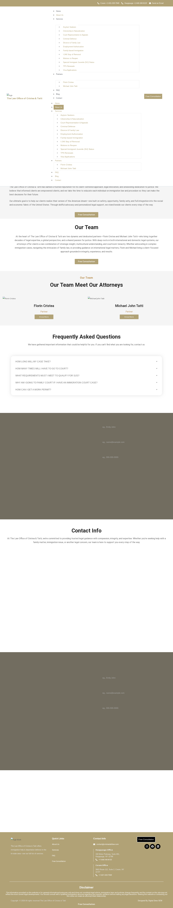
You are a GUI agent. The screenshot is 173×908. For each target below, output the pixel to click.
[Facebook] (152, 846)
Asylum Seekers (69, 27)
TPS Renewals (69, 66)
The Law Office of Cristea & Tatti (24, 98)
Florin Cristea (68, 82)
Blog (58, 94)
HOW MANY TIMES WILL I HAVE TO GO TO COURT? (41, 368)
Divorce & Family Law (71, 43)
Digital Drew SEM (155, 901)
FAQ (58, 90)
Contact (59, 98)
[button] (86, 361)
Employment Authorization (73, 47)
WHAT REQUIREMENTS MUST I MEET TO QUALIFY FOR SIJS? (47, 375)
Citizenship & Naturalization (74, 31)
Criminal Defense (69, 39)
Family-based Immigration (73, 51)
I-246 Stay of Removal (72, 54)
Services (59, 19)
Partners (59, 74)
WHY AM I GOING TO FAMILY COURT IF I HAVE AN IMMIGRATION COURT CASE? (56, 382)
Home (58, 11)
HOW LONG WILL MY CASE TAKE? (33, 361)
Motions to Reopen (70, 58)
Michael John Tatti (70, 86)
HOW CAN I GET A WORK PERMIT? (33, 389)
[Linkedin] (158, 846)
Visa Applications (70, 70)
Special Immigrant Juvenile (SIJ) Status (78, 62)
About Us (59, 15)
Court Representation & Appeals (75, 35)
